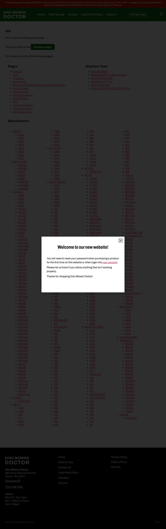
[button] (120, 240)
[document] (83, 264)
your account (109, 262)
